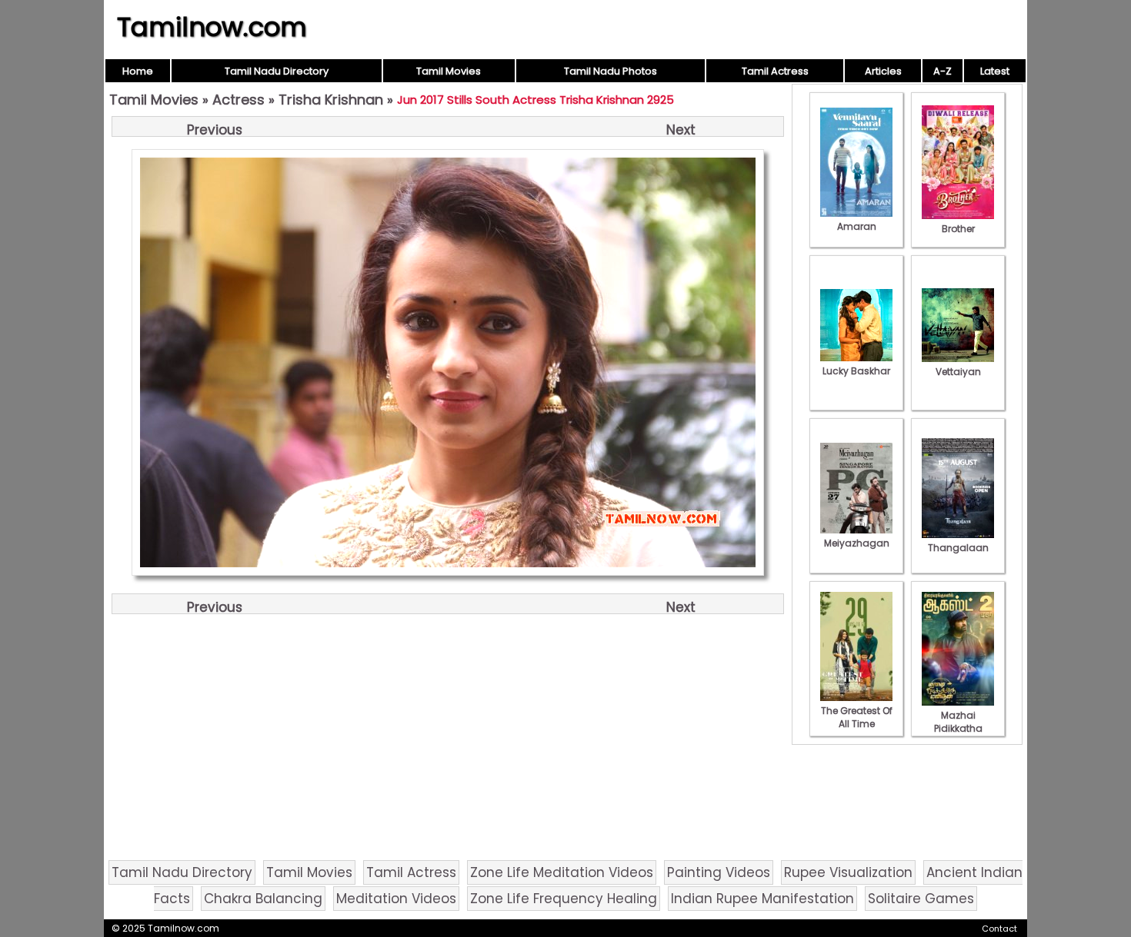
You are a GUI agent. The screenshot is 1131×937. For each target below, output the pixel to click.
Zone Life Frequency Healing (563, 898)
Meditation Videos (396, 898)
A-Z (942, 71)
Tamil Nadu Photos (610, 71)
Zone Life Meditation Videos (561, 872)
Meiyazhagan (856, 543)
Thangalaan (958, 547)
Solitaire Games (921, 898)
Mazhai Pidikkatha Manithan (958, 728)
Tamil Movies (448, 71)
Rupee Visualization (848, 872)
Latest (994, 71)
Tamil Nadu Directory (277, 71)
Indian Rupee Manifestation (762, 898)
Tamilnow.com (212, 26)
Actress (238, 99)
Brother (958, 228)
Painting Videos (718, 872)
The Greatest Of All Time (856, 717)
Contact (999, 928)
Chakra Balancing (263, 898)
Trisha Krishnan (331, 99)
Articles (883, 71)
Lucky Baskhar (856, 370)
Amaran (856, 226)
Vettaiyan (958, 371)
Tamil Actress (775, 71)
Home (137, 71)
